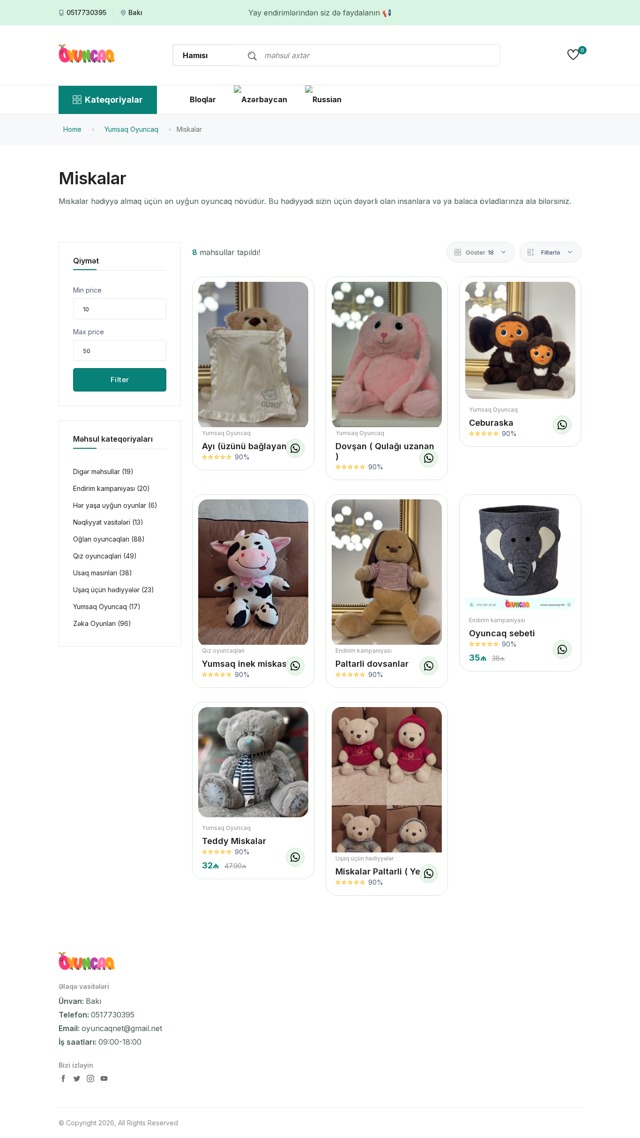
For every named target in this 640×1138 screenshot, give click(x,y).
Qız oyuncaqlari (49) (105, 556)
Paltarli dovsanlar (372, 664)
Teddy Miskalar (234, 841)
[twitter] (77, 1081)
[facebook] (64, 1081)
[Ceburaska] (520, 340)
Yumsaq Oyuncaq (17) (107, 606)
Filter (120, 379)
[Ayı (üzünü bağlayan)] (253, 355)
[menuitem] (260, 99)
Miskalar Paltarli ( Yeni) (383, 871)
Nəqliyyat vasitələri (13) (108, 522)
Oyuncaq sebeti (502, 633)
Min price (87, 290)
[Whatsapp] (295, 448)
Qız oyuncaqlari (223, 650)
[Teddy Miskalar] (253, 762)
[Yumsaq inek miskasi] (253, 572)
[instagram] (91, 1081)
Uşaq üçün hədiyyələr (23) (113, 590)
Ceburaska (491, 423)
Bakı (135, 12)
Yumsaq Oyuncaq (226, 433)
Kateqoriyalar (114, 100)
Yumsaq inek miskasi (245, 664)
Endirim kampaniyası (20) (111, 488)
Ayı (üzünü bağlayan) (246, 446)
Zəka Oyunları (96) (102, 623)
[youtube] (104, 1081)
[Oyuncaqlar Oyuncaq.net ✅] (87, 55)
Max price (88, 332)
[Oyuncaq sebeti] (520, 554)
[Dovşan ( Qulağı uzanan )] (387, 355)
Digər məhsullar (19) (103, 471)
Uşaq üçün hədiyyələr (364, 858)
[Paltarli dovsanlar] (387, 572)
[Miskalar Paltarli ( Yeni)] (387, 805)
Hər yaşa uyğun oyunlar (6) (115, 505)
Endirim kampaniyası (363, 650)
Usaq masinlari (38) (102, 573)
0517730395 (86, 12)
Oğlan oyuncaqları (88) (109, 539)
